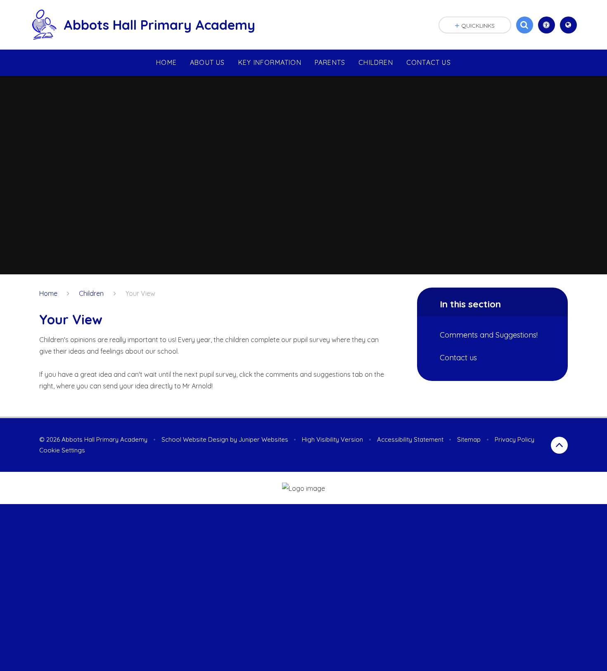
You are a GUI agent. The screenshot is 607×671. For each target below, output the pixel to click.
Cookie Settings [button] (62, 450)
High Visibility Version (332, 439)
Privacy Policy (514, 439)
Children (91, 293)
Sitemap (469, 439)
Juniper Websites (263, 439)
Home (48, 293)
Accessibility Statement (410, 439)
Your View (140, 293)
